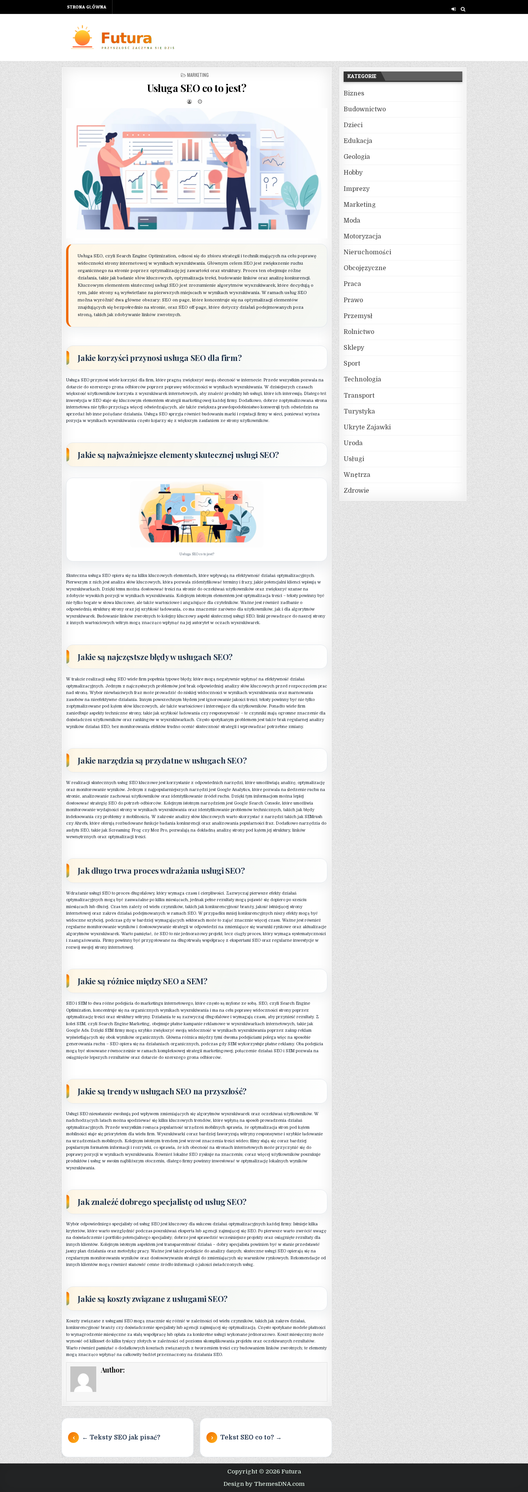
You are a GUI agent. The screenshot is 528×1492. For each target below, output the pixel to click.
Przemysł (358, 316)
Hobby (353, 172)
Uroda (353, 443)
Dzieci (353, 125)
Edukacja (358, 141)
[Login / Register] (453, 9)
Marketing (198, 74)
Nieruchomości (367, 252)
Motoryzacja (362, 236)
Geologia (357, 156)
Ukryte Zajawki (367, 427)
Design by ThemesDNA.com (264, 1483)
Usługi (354, 459)
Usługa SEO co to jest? (196, 88)
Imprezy (357, 188)
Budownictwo (365, 109)
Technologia (362, 379)
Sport (352, 363)
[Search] (463, 9)
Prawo (353, 300)
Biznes (354, 93)
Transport (359, 395)
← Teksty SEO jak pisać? (121, 1437)
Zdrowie (356, 490)
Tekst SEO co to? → (251, 1437)
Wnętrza (357, 474)
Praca (352, 284)
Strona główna (86, 7)
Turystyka (359, 411)
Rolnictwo (359, 331)
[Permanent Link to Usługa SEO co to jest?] (196, 173)
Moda (352, 220)
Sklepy (354, 347)
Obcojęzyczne (365, 268)
